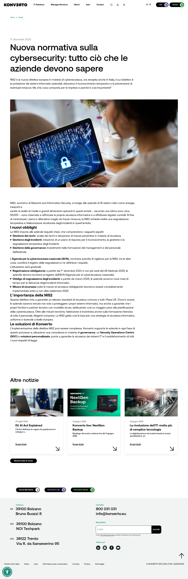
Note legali (99, 564)
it (150, 5)
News (26, 564)
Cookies (75, 564)
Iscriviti (156, 529)
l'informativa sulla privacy (107, 535)
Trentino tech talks (11, 564)
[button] (7, 572)
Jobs (36, 564)
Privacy (87, 564)
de (147, 5)
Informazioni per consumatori (55, 564)
